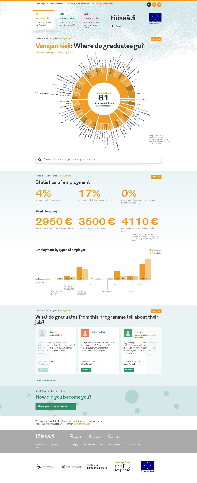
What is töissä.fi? (56, 4)
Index (70, 4)
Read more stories (46, 380)
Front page (41, 4)
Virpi (52, 332)
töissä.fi (123, 18)
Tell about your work (104, 4)
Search (113, 26)
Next (149, 350)
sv (159, 4)
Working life (51, 39)
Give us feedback (84, 4)
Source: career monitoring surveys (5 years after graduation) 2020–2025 (159, 141)
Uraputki (98, 332)
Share (157, 39)
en (149, 4)
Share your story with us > (52, 407)
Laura (139, 332)
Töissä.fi (39, 39)
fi (154, 4)
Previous (48, 350)
